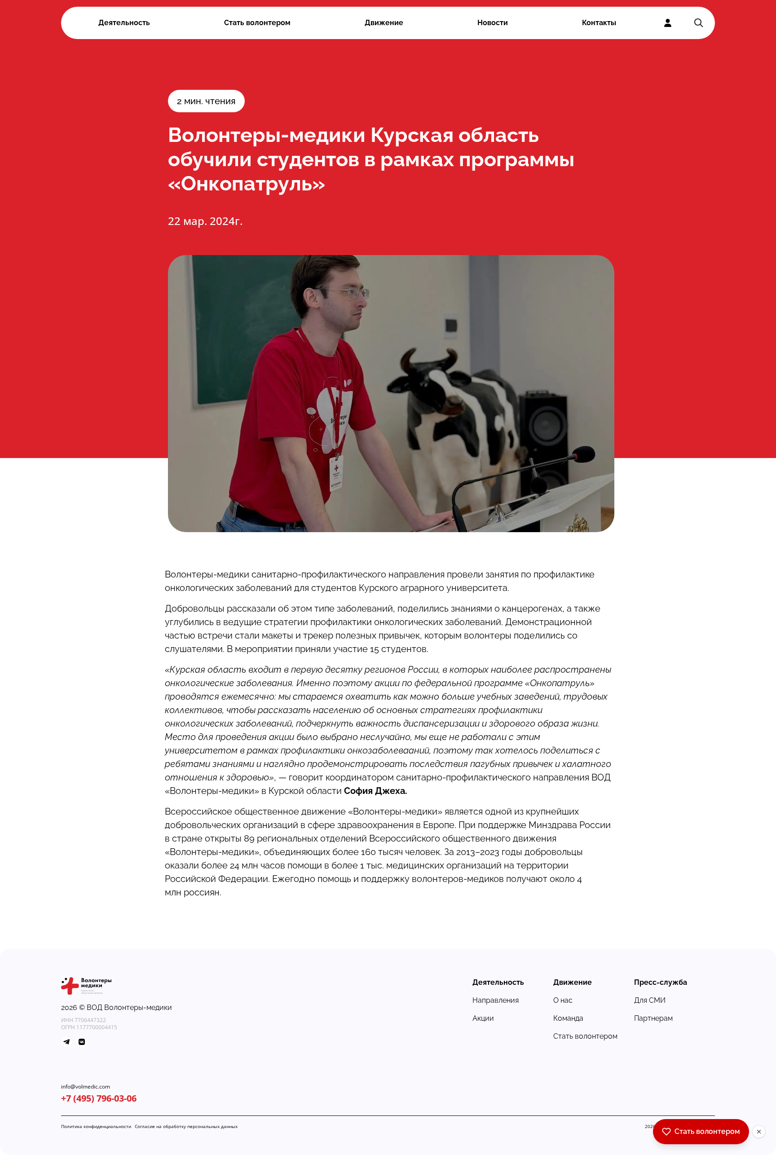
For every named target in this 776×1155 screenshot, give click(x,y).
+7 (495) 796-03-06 (99, 1098)
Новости (492, 22)
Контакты (599, 22)
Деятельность (124, 22)
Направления (495, 1000)
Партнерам (653, 1018)
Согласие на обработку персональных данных (186, 1126)
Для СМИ (650, 1000)
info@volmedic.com (85, 1086)
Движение (384, 22)
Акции (483, 1018)
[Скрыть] (759, 1131)
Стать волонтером (257, 22)
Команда (568, 1018)
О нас (563, 1000)
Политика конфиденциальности (96, 1126)
